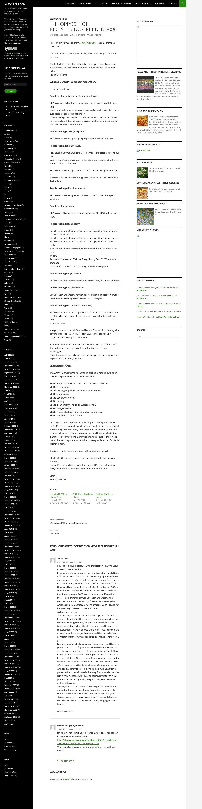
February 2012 (10, 539)
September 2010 (10, 589)
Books (6, 137)
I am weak (54, 532)
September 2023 (10, 373)
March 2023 (9, 376)
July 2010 (8, 596)
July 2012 (8, 532)
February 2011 (10, 571)
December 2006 (10, 685)
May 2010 (8, 600)
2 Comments (95, 35)
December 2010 (10, 578)
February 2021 (10, 405)
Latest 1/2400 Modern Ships (166, 317)
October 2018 (10, 454)
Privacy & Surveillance (12, 269)
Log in (6, 739)
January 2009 (9, 653)
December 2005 (10, 706)
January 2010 (9, 614)
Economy (8, 173)
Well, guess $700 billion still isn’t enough (68, 521)
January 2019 (9, 444)
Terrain (7, 308)
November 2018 (10, 451)
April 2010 (8, 603)
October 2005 (10, 713)
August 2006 (9, 692)
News (6, 237)
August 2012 (9, 529)
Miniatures (8, 226)
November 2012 (10, 518)
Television (8, 304)
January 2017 (9, 476)
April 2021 (8, 401)
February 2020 (10, 426)
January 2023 (9, 380)
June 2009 (8, 639)
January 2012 (9, 543)
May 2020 (8, 415)
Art (5, 134)
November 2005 (10, 710)
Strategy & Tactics (11, 301)
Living (6, 223)
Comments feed (10, 746)
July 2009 (8, 635)
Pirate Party (70, 3)
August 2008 (9, 671)
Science (7, 283)
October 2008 (10, 664)
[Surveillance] (143, 150)
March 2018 (9, 458)
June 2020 (8, 412)
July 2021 (8, 397)
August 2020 (9, 408)
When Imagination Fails (121, 3)
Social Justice (9, 290)
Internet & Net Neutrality (14, 219)
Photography (86, 3)
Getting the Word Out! (13, 205)
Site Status (8, 287)
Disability (8, 166)
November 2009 (10, 621)
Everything (160, 3)
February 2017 (10, 472)
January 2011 (9, 575)
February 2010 (10, 610)
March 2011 (9, 568)
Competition (9, 155)
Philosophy (8, 255)
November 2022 (10, 387)
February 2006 (10, 699)
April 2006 (8, 696)
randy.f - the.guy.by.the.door (70, 725)
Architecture (9, 130)
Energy (7, 184)
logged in (67, 778)
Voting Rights (9, 322)
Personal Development (13, 251)
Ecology (54, 19)
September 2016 (10, 486)
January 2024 (9, 362)
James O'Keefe (78, 35)
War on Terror (9, 329)
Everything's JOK (14, 3)
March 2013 (9, 511)
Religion (7, 276)
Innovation (8, 216)
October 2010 (10, 586)
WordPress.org (10, 750)
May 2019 (8, 440)
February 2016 (10, 500)
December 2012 (10, 515)
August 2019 (9, 433)
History (7, 212)
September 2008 (10, 667)
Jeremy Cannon (87, 42)
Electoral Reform (11, 180)
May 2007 (8, 678)
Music (6, 230)
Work (6, 340)
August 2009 (9, 632)
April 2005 (8, 724)
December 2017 (10, 468)
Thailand (7, 311)
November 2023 (10, 369)
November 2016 (10, 479)
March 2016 (9, 497)
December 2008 (10, 657)
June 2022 (8, 390)
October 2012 (10, 522)
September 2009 (10, 628)
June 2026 (8, 358)
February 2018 (10, 461)
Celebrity (8, 145)
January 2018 (9, 465)
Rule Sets (7, 279)
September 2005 (10, 717)
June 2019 (8, 436)
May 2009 (8, 642)
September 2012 (10, 525)
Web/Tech (8, 333)
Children (7, 152)
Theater (7, 315)
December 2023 (10, 366)
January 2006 (9, 703)
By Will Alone (101, 3)
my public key (15, 43)
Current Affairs (10, 162)
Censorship (8, 148)
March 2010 (9, 607)
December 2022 (10, 383)
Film (6, 191)
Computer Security (11, 159)
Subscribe (173, 3)
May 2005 (8, 720)
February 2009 (10, 649)
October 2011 (10, 554)
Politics (63, 19)
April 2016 (8, 493)
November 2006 (10, 688)
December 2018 (10, 447)
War (6, 326)
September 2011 (10, 557)
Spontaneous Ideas (143, 3)
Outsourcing (9, 244)
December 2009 (10, 617)
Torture (7, 318)
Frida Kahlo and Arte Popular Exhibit (164, 311)
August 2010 (9, 593)
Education (8, 177)
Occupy (7, 240)
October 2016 (10, 483)
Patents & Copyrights (12, 248)
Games (7, 201)
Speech (7, 294)
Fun (6, 194)
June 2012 (8, 536)
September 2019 (10, 429)
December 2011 (10, 546)
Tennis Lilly (62, 558)
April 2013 (8, 507)
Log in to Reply (67, 711)
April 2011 (8, 564)
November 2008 (10, 660)
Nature (7, 233)
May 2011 (8, 561)
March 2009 (9, 646)
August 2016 (9, 490)
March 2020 (9, 422)
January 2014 (9, 504)
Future (7, 198)
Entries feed (9, 743)
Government (9, 208)
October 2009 (10, 625)
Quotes (7, 272)
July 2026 (8, 355)
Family (7, 187)
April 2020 (8, 419)
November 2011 (10, 550)
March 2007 (9, 681)
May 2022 (8, 394)
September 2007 (10, 674)
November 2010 (10, 582)
